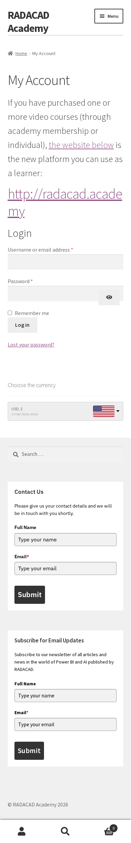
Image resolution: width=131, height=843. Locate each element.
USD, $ (17, 408)
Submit (30, 594)
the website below (81, 145)
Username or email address (50, 249)
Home (21, 53)
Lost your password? (31, 344)
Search (65, 831)
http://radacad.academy (65, 202)
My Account (22, 831)
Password (30, 280)
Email (21, 557)
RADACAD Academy (28, 21)
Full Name (25, 527)
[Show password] (109, 297)
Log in (22, 324)
